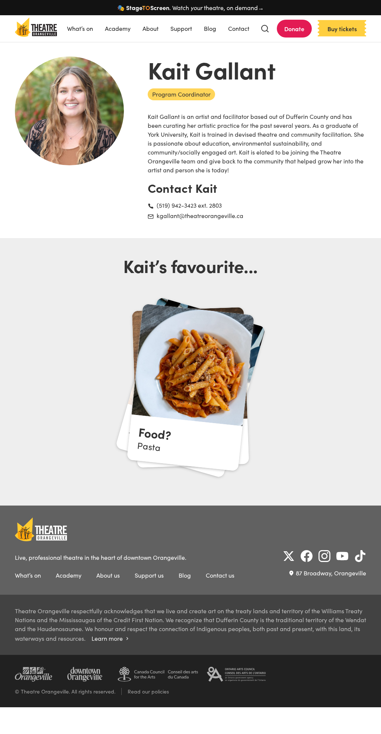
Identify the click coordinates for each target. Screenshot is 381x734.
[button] (265, 29)
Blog (210, 28)
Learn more (111, 638)
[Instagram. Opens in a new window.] (324, 556)
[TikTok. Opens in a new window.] (360, 556)
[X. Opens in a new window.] (289, 556)
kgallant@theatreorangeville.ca (200, 216)
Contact (238, 28)
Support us (149, 575)
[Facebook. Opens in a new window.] (307, 556)
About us (108, 575)
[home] (36, 28)
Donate (294, 29)
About (151, 28)
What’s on (80, 28)
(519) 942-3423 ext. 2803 (189, 205)
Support (181, 28)
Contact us (220, 575)
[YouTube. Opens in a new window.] (342, 556)
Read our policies (148, 691)
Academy (118, 28)
